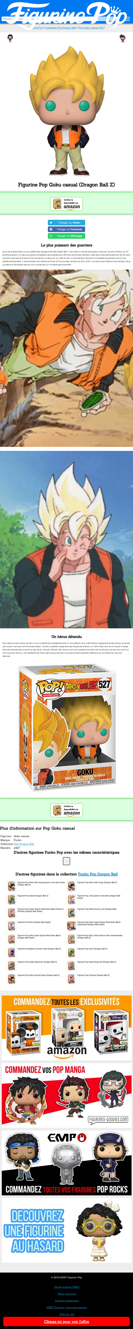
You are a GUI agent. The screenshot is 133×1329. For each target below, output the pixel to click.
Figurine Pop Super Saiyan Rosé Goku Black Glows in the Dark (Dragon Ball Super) (41, 910)
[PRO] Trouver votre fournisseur (67, 1307)
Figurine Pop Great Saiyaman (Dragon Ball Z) (37, 962)
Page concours (67, 1293)
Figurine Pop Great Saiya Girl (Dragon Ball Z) (96, 962)
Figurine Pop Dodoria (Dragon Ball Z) (93, 975)
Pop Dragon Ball (24, 844)
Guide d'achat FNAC (67, 1287)
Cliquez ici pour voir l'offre (66, 1321)
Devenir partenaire (67, 1300)
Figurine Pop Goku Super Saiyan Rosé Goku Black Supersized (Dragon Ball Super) (99, 923)
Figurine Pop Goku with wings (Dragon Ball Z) (97, 882)
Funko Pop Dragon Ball (98, 874)
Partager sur (69, 222)
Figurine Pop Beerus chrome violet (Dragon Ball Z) (39, 949)
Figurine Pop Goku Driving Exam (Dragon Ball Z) (39, 975)
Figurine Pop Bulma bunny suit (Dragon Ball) (96, 909)
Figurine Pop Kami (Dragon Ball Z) (92, 949)
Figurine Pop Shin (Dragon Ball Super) (34, 922)
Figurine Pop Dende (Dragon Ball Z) (33, 896)
